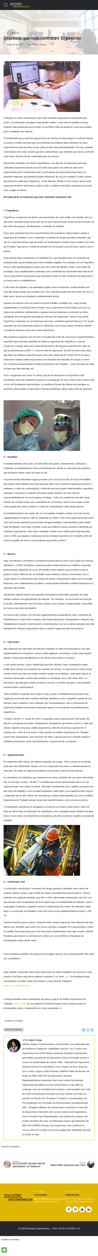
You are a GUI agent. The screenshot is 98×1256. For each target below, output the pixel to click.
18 (52, 44)
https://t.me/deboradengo (17, 985)
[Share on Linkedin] (92, 1030)
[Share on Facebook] (83, 1030)
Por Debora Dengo (37, 44)
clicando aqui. (20, 1003)
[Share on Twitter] (88, 1030)
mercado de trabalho (13, 1029)
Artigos (15, 33)
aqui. (67, 976)
